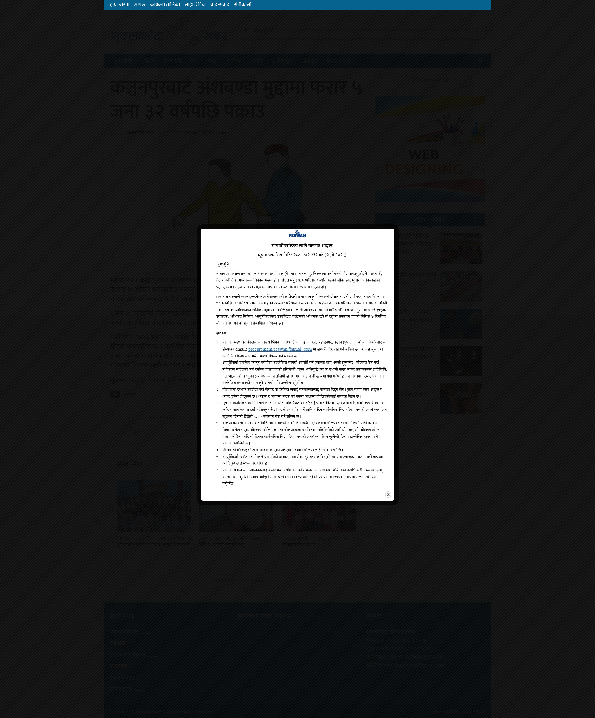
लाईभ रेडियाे (195, 5)
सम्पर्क (139, 5)
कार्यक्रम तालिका (165, 5)
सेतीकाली (242, 5)
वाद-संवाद (219, 5)
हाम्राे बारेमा (119, 5)
